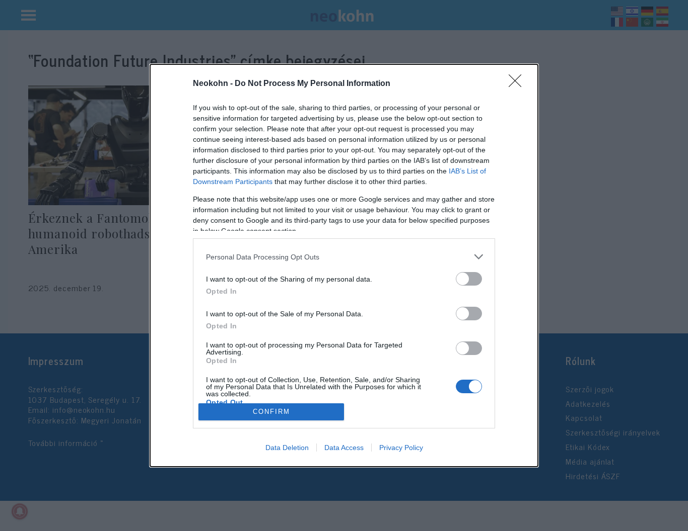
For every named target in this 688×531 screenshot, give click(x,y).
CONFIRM (271, 411)
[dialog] (344, 265)
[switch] (469, 279)
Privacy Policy (401, 448)
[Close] (518, 84)
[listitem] (344, 256)
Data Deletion (287, 448)
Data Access (344, 448)
